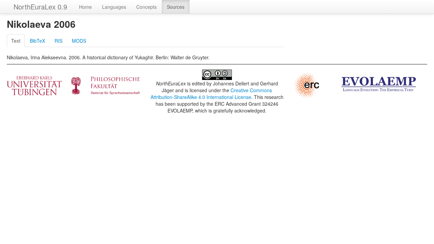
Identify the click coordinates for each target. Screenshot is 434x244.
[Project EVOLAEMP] (378, 83)
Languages (114, 6)
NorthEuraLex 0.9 (40, 7)
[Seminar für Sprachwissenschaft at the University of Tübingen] (73, 85)
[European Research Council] (306, 84)
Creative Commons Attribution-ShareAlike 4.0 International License (211, 93)
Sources (175, 6)
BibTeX (37, 40)
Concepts (146, 6)
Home (85, 6)
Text (15, 40)
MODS (79, 40)
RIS (58, 40)
